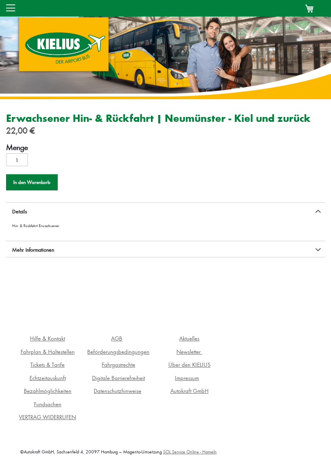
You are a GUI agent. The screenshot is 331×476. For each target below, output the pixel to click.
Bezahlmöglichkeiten (47, 391)
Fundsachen (47, 404)
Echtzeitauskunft (47, 378)
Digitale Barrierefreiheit (118, 378)
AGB (116, 338)
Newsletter (189, 351)
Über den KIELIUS (189, 364)
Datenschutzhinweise (117, 391)
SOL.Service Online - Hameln (190, 452)
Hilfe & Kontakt (47, 338)
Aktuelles (189, 338)
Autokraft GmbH (189, 391)
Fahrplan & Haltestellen (48, 351)
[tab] (165, 211)
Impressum (187, 378)
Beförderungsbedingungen (118, 351)
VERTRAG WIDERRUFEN (47, 417)
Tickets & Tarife (47, 364)
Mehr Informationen (33, 249)
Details (19, 211)
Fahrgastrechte (118, 364)
